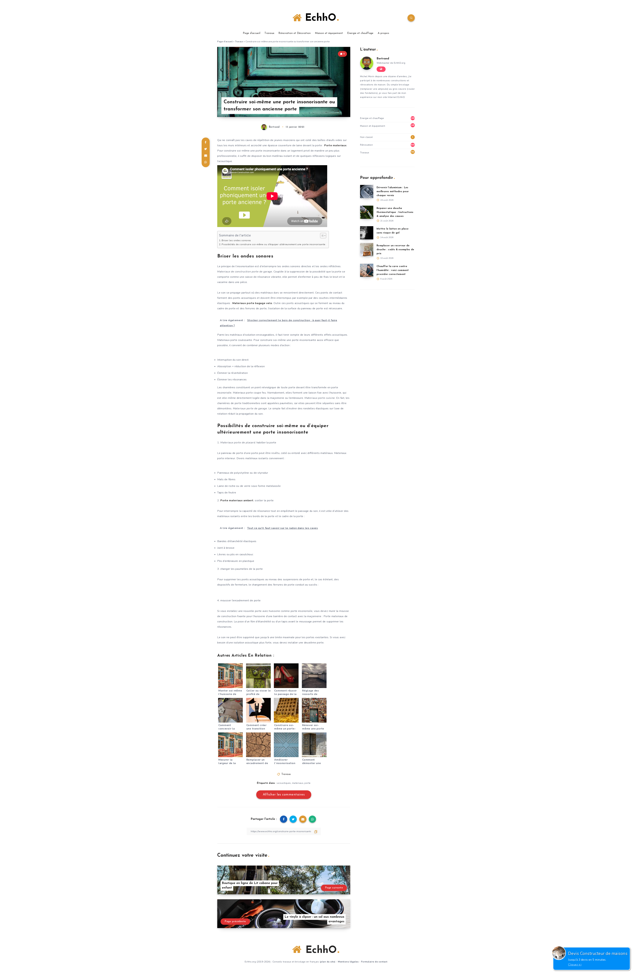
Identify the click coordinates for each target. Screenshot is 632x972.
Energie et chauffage (360, 33)
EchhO (319, 18)
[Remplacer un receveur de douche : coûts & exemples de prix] (366, 249)
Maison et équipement (329, 33)
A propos (383, 33)
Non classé (366, 137)
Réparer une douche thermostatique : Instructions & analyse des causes (395, 212)
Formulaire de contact (374, 961)
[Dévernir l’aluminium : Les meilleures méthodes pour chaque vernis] (366, 191)
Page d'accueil (225, 41)
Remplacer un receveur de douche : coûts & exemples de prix (395, 249)
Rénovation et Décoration (294, 33)
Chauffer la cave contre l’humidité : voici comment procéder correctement (393, 270)
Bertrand (383, 58)
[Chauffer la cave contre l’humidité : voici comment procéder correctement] (366, 270)
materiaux (297, 783)
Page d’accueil (251, 33)
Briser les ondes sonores (236, 240)
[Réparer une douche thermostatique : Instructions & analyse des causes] (366, 212)
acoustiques (284, 783)
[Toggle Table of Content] (321, 235)
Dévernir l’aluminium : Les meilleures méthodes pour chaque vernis (393, 191)
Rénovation (366, 144)
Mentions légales (348, 961)
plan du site (327, 961)
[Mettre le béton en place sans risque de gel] (366, 232)
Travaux (269, 33)
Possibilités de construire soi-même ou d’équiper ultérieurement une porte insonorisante (273, 244)
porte (307, 783)
